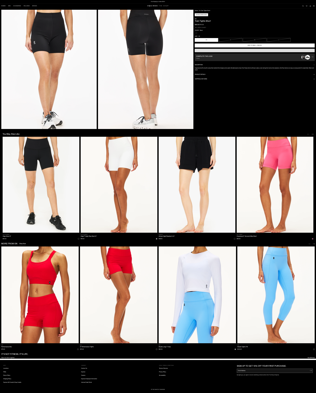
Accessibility (162, 375)
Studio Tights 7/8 (242, 346)
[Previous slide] (310, 244)
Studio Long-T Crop (165, 346)
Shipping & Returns (201, 79)
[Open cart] (314, 6)
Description (199, 64)
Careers (83, 375)
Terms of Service (163, 368)
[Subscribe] (311, 371)
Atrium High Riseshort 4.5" (167, 236)
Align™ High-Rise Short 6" (89, 236)
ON (195, 19)
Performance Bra (6, 346)
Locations (5, 368)
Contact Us (84, 368)
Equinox (83, 371)
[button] (49, 69)
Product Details (200, 74)
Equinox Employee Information (89, 378)
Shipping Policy (7, 378)
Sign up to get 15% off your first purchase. (261, 366)
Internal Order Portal (86, 382)
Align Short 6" (7, 236)
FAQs (4, 371)
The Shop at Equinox (158, 389)
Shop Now (22, 243)
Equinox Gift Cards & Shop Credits (12, 382)
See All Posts (311, 357)
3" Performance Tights (87, 346)
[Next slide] (314, 244)
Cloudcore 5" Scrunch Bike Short (247, 236)
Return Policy (6, 375)
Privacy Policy (162, 371)
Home (196, 10)
